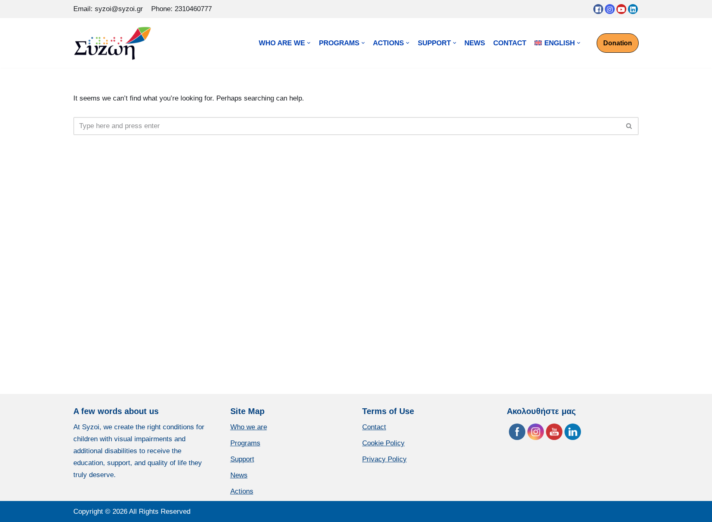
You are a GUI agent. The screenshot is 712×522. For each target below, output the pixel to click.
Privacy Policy (384, 459)
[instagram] (610, 9)
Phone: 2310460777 (181, 9)
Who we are (248, 427)
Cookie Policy (383, 443)
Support (242, 459)
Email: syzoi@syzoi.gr (108, 9)
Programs (245, 443)
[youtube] (621, 9)
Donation (617, 43)
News (239, 475)
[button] (629, 126)
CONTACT (509, 43)
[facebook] (598, 9)
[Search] (629, 126)
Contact (374, 427)
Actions (241, 491)
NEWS (474, 43)
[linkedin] (633, 9)
